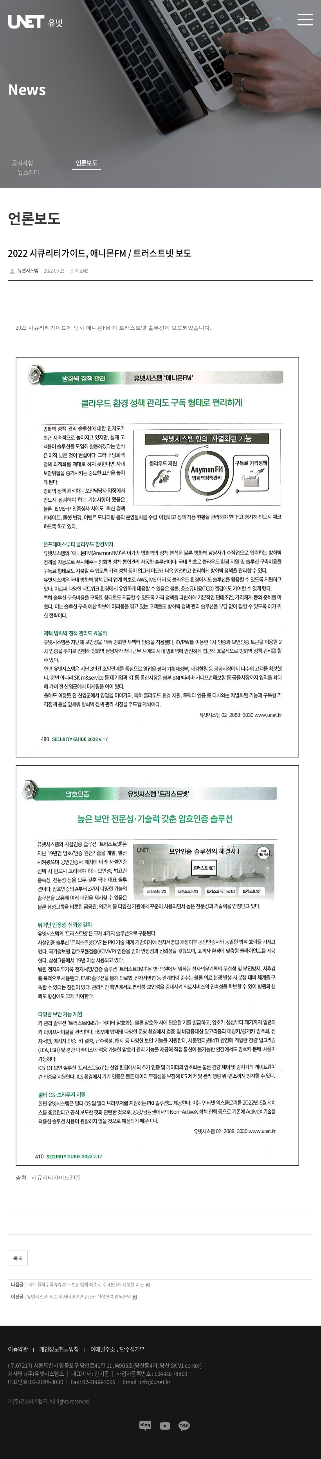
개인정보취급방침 (58, 1349)
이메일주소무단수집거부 (117, 1349)
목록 (18, 1258)
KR (268, 18)
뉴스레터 (28, 172)
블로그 (246, 18)
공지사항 (22, 162)
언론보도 (86, 162)
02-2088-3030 (46, 1381)
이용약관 (17, 1349)
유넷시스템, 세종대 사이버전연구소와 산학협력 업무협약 (79, 1296)
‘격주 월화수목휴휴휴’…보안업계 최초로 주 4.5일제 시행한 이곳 (85, 1284)
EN (278, 18)
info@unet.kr (155, 1381)
